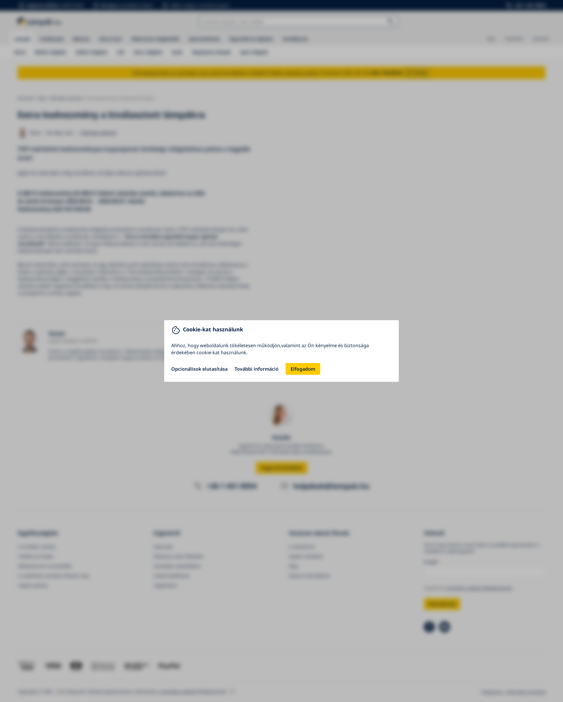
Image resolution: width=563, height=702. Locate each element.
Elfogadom (303, 369)
